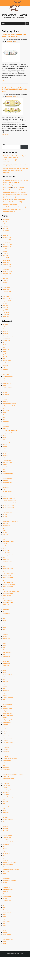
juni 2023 (5, 305)
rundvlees (5, 839)
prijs (4, 803)
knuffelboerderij (7, 652)
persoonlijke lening (8, 796)
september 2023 (7, 298)
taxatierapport (6, 878)
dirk (4, 469)
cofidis (4, 448)
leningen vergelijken (8, 720)
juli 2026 (5, 221)
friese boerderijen (7, 491)
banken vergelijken (8, 376)
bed (4, 381)
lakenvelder (6, 690)
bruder (4, 435)
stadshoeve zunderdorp (9, 862)
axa (4, 367)
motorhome (6, 754)
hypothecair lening (8, 577)
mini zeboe (6, 747)
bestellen (5, 396)
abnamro (5, 333)
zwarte (4, 943)
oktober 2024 (6, 269)
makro (4, 733)
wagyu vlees (6, 921)
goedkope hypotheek (8, 507)
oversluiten (6, 781)
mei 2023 (5, 307)
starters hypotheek (8, 864)
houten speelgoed (7, 555)
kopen (4, 670)
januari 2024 (6, 289)
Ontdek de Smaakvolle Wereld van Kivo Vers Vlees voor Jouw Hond (14, 89)
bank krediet (6, 374)
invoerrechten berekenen (9, 616)
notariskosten (6, 769)
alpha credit (6, 349)
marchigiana (6, 735)
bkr (3, 408)
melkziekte (5, 740)
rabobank (5, 817)
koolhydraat (6, 665)
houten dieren (6, 552)
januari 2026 (6, 235)
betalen (5, 399)
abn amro (5, 331)
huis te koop (6, 559)
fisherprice (5, 487)
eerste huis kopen (7, 478)
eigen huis (5, 480)
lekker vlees (6, 702)
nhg (4, 765)
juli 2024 (5, 276)
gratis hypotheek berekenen (10, 521)
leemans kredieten (8, 697)
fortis (4, 489)
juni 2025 (5, 251)
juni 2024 (5, 278)
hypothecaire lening (8, 582)
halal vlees (5, 534)
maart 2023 (6, 312)
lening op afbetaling (8, 715)
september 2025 (7, 244)
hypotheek (5, 589)
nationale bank (7, 760)
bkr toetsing (6, 410)
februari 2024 (6, 287)
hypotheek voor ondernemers (11, 591)
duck (4, 476)
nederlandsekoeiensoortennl (11, 180)
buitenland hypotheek (8, 442)
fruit (4, 494)
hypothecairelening (8, 586)
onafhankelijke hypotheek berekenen (12, 774)
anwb (4, 351)
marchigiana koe (7, 738)
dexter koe (5, 467)
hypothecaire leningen (9, 584)
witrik (4, 930)
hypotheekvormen (8, 602)
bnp (4, 419)
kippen (4, 643)
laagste (5, 686)
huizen (4, 566)
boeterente (6, 426)
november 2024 (7, 267)
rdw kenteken (6, 824)
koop (4, 668)
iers (4, 607)
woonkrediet (6, 937)
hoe (4, 539)
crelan (4, 457)
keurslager (5, 634)
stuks (4, 873)
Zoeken (4, 144)
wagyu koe (6, 919)
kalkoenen (5, 622)
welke (4, 925)
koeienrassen (6, 663)
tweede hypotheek (8, 889)
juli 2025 (5, 249)
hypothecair (6, 570)
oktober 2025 (6, 242)
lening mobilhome (7, 713)
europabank (6, 485)
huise (4, 564)
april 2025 (5, 255)
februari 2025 (6, 260)
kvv (17, 96)
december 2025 (7, 237)
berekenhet (6, 394)
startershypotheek (8, 867)
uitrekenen (5, 894)
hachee (5, 532)
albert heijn (6, 345)
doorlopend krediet (8, 473)
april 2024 (5, 282)
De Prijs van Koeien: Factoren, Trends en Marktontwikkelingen (15, 183)
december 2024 (7, 264)
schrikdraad (6, 844)
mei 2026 (5, 226)
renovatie (5, 828)
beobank (5, 390)
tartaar (4, 876)
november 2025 (7, 239)
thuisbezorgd (6, 887)
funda (4, 496)
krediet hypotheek (7, 674)
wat (4, 923)
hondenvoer (6, 550)
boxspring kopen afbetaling (10, 430)
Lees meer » (5, 80)
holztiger (5, 546)
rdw (4, 821)
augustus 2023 (7, 300)
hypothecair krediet (8, 573)
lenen (4, 706)
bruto (4, 439)
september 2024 (7, 271)
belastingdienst (7, 383)
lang (4, 693)
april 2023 (5, 310)
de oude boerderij (7, 462)
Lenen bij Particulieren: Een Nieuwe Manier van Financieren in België (14, 209)
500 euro (5, 324)
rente (4, 833)
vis (3, 905)
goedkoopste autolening (9, 500)
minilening (5, 749)
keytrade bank (6, 638)
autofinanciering (7, 363)
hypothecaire (6, 580)
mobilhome (6, 751)
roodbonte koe (7, 837)
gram (4, 519)
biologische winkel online (9, 406)
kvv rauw (5, 681)
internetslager (6, 613)
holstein (5, 543)
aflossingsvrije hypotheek (10, 335)
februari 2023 (6, 314)
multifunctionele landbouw (10, 758)
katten (4, 627)
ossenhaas (6, 776)
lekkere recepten (7, 704)
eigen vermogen (7, 482)
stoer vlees (6, 871)
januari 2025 (6, 262)
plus (4, 799)
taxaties (5, 882)
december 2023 (7, 291)
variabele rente (7, 900)
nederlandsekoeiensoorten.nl (15, 15)
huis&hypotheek (7, 561)
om (4, 772)
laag (4, 683)
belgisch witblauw (7, 387)
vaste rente (6, 903)
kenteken (5, 632)
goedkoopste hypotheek (9, 503)
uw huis (5, 898)
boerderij (5, 424)
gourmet (5, 516)
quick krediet (6, 812)
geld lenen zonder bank (9, 498)
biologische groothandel (9, 403)
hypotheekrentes (7, 600)
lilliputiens (5, 724)
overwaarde (6, 783)
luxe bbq (5, 729)
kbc (4, 629)
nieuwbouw (6, 767)
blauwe (5, 415)
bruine (4, 437)
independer (6, 609)
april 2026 (5, 228)
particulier (5, 787)
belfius (4, 385)
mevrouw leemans (8, 742)
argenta (5, 356)
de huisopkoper (7, 460)
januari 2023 (6, 316)
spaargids (5, 857)
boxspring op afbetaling (9, 433)
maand (4, 731)
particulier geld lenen (8, 790)
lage (4, 688)
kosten (4, 672)
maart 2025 (6, 258)
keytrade (5, 636)
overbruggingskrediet (8, 778)
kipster (4, 645)
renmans (5, 826)
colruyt (4, 451)
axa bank (5, 369)
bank (4, 372)
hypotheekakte (7, 595)
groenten (5, 523)
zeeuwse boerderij (8, 939)
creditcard (5, 455)
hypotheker (6, 604)
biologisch (5, 401)
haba (4, 530)
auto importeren (7, 360)
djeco (4, 471)
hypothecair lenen (7, 575)
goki (4, 509)
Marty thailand (7, 187)
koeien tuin (6, 661)
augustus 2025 (7, 246)
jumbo (4, 620)
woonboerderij (7, 934)
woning (5, 932)
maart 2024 (6, 285)
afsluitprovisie (6, 340)
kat (3, 625)
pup (4, 808)
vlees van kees (7, 912)
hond (4, 548)
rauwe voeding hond (8, 819)
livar (4, 726)
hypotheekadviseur (8, 593)
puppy (4, 810)
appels (4, 354)
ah (3, 342)
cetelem (5, 446)
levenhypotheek (7, 722)
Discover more (7, 199)
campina (5, 444)
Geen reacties (9, 41)
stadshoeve (6, 860)
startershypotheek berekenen (11, 869)
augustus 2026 (7, 219)
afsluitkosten (6, 338)
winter (4, 928)
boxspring (5, 428)
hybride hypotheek (8, 568)
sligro (4, 851)
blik (3, 417)
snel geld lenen (7, 853)
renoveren (5, 830)
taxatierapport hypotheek (9, 880)
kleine (4, 650)
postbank (5, 801)
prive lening (6, 806)
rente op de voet (7, 835)
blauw (4, 412)
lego (4, 699)
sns (4, 855)
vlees (4, 907)
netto (4, 763)
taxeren (5, 885)
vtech (4, 914)
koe (4, 654)
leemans (5, 695)
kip (3, 641)
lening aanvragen (7, 708)
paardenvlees (6, 785)
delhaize (5, 464)
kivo (15, 41)
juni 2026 (5, 224)
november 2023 (7, 294)
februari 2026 (6, 233)
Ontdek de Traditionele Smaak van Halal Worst (15, 168)
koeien (4, 659)
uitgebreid (5, 891)
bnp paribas (6, 421)
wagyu (4, 916)
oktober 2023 (6, 296)
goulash (5, 514)
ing (3, 611)
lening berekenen (7, 711)
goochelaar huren (7, 512)
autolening (5, 365)
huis (4, 557)
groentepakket (6, 525)
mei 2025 (5, 253)
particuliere (6, 792)
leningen (5, 717)
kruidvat (5, 677)
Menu (3, 23)
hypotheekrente (7, 598)
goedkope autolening (8, 505)
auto (4, 358)
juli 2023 (5, 303)
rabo (4, 815)
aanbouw (5, 326)
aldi (4, 347)
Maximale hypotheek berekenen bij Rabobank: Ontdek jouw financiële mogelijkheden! (15, 195)
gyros (4, 528)
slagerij (5, 848)
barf (4, 378)
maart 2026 (6, 230)
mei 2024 (5, 280)
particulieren (6, 794)
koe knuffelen (6, 656)
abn (4, 329)
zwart (4, 941)
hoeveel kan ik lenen (8, 541)
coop (4, 453)
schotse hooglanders (8, 842)
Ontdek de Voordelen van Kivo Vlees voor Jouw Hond (14, 35)
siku (4, 846)
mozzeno (5, 756)
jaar (4, 618)
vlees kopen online (8, 909)
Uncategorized (7, 896)
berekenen (5, 392)
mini (4, 744)
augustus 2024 (7, 273)
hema (4, 537)
